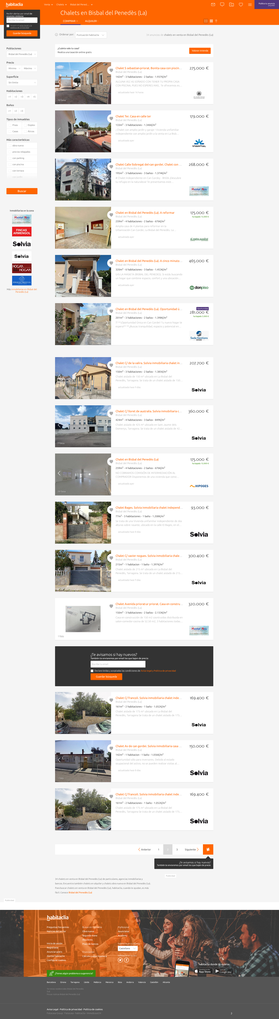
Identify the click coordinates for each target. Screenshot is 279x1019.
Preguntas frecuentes (58, 927)
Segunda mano (89, 935)
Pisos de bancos (90, 944)
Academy (122, 935)
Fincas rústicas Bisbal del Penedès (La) (63, 994)
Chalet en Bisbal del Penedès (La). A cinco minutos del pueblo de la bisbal (163, 260)
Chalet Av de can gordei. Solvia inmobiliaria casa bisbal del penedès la (161, 746)
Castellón (154, 982)
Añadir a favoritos (111, 70)
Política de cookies (93, 1009)
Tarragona (75, 982)
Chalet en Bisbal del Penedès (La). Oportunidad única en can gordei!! (160, 309)
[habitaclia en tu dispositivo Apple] (203, 971)
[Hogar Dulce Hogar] (21, 268)
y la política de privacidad (21, 26)
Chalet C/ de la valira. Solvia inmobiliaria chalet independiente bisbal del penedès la (170, 363)
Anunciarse (123, 931)
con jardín (17, 177)
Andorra (130, 982)
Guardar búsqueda (22, 33)
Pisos (15, 125)
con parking (18, 158)
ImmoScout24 (94, 1013)
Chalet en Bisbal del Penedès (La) (137, 459)
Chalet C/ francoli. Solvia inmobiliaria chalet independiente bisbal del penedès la (168, 697)
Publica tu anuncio (267, 4)
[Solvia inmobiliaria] (21, 255)
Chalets (60, 4)
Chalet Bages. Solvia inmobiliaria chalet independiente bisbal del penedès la (165, 507)
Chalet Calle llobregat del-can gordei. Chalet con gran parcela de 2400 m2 (163, 164)
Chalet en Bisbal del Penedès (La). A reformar (145, 212)
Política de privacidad (71, 1009)
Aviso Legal (52, 1009)
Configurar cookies (56, 960)
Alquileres (87, 939)
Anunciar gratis (54, 952)
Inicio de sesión (54, 943)
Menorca (109, 982)
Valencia (142, 982)
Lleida (86, 982)
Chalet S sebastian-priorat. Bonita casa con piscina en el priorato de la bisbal (165, 68)
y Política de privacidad (164, 670)
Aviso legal (146, 670)
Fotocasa (69, 1013)
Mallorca (97, 982)
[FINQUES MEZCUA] (21, 280)
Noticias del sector (56, 931)
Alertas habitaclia (56, 956)
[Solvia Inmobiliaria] (21, 243)
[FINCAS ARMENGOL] (21, 231)
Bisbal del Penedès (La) (80, 892)
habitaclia (80, 1013)
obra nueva (18, 145)
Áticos (31, 131)
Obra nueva (88, 931)
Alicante (166, 982)
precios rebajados (21, 152)
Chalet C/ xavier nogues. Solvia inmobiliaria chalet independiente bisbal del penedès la (172, 555)
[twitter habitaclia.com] (120, 960)
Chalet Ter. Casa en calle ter (133, 116)
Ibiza (120, 982)
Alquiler (91, 21)
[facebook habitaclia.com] (126, 960)
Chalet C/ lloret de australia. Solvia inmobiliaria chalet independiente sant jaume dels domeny (177, 411)
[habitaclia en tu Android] (223, 971)
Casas (15, 131)
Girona (63, 982)
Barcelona (51, 982)
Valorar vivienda (200, 50)
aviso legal (23, 25)
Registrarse (52, 947)
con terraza (18, 170)
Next (104, 83)
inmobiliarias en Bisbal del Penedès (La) (24, 290)
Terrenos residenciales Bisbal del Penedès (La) (65, 990)
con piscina (18, 164)
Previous (61, 83)
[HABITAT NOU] (21, 219)
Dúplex (31, 125)
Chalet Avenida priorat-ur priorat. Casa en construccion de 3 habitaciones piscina (168, 603)
